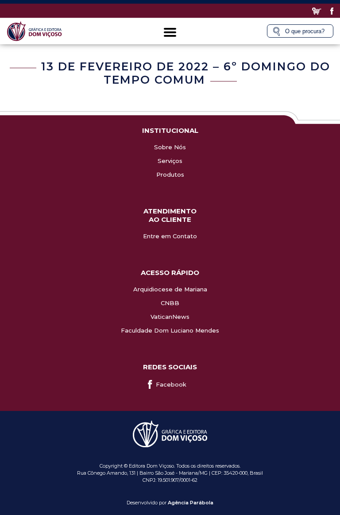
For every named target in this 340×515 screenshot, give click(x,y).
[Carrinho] (316, 11)
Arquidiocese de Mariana (170, 289)
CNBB (170, 302)
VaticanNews (170, 316)
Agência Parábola (190, 503)
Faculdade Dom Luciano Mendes (170, 330)
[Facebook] (331, 11)
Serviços (170, 160)
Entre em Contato (170, 236)
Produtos (170, 174)
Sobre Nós (170, 147)
